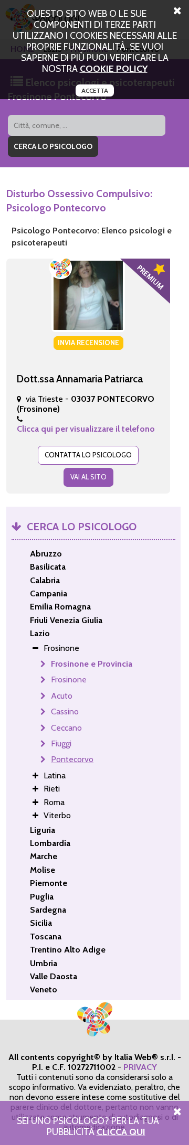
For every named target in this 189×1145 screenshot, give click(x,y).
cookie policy (114, 68)
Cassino (65, 711)
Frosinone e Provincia (91, 664)
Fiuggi (61, 743)
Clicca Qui (121, 1131)
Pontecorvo (72, 759)
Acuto (61, 696)
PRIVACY (140, 1067)
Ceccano (66, 728)
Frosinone (69, 679)
